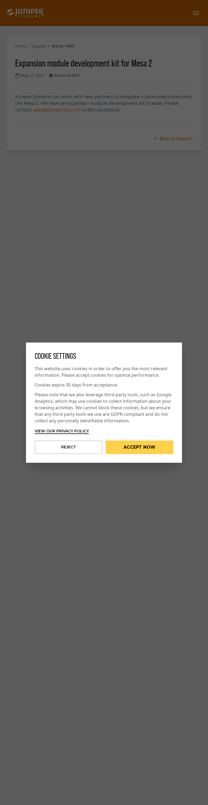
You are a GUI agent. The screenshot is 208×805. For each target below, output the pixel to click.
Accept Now (139, 447)
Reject (68, 447)
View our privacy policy (62, 431)
